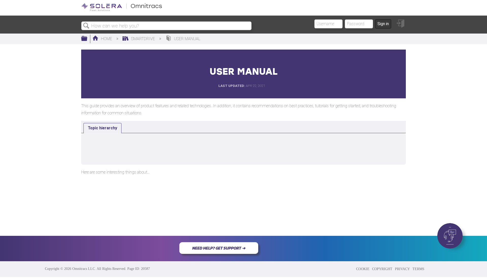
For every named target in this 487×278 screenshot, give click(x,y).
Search (86, 26)
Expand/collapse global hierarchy (87, 38)
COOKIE (363, 269)
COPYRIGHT (382, 269)
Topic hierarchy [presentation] (102, 128)
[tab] (102, 128)
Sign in (383, 23)
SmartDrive (143, 38)
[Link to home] (121, 10)
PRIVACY (402, 269)
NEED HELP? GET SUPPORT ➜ (218, 248)
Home (106, 38)
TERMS (418, 269)
